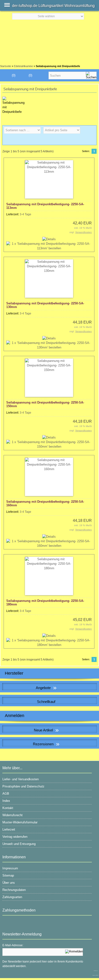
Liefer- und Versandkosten (20, 779)
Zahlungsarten (12, 897)
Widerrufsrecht (12, 815)
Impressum (10, 868)
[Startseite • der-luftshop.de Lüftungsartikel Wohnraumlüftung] (49, 28)
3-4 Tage (25, 214)
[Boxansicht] (83, 140)
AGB (5, 793)
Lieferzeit (8, 829)
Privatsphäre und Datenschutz (23, 786)
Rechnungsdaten (14, 890)
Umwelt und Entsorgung (19, 844)
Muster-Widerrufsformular (19, 822)
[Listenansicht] (91, 140)
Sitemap (8, 875)
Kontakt (7, 808)
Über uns (8, 882)
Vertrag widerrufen (14, 836)
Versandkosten (83, 232)
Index (6, 801)
